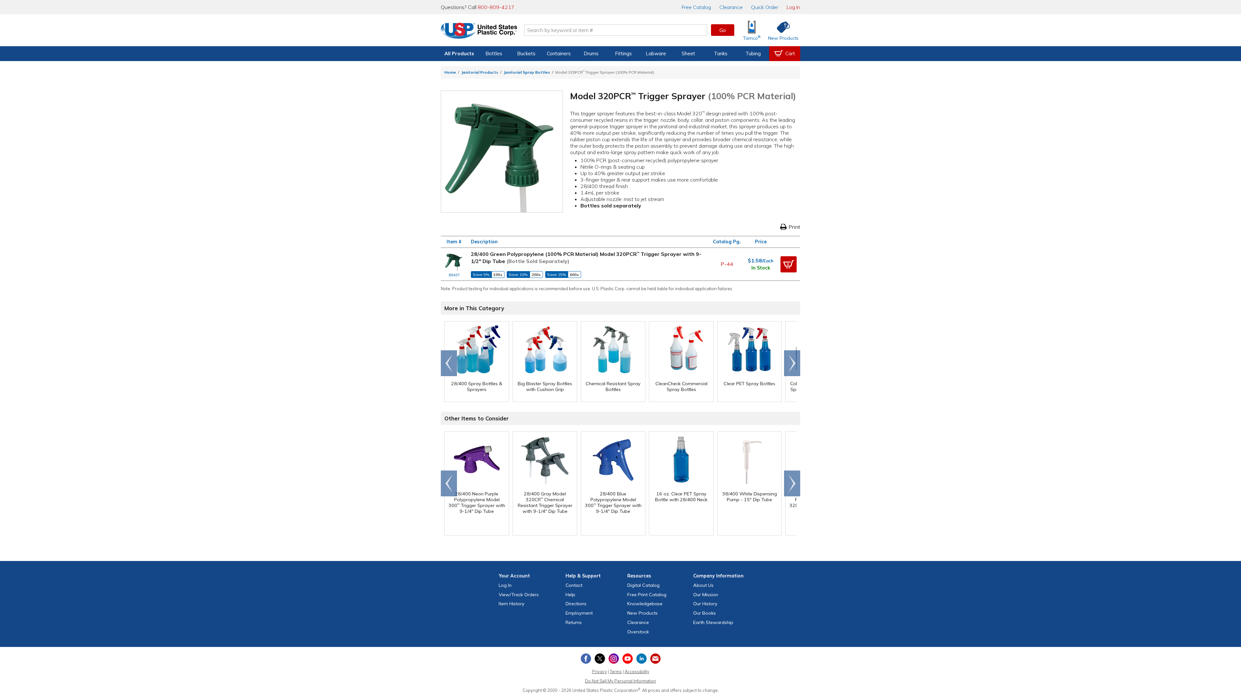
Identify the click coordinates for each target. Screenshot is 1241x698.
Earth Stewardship (713, 622)
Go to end (449, 363)
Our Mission (705, 595)
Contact (574, 585)
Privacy (599, 671)
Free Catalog (646, 595)
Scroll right (792, 363)
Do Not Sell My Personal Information (620, 680)
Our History (705, 604)
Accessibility (637, 671)
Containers (559, 53)
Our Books (704, 613)
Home (450, 72)
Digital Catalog (643, 585)
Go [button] (722, 30)
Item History (512, 604)
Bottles (493, 53)
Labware (656, 53)
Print (794, 227)
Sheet (688, 53)
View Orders (519, 595)
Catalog (696, 7)
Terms (616, 671)
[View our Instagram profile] (613, 658)
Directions (576, 604)
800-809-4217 (496, 7)
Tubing (753, 53)
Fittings (623, 53)
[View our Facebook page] (585, 658)
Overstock (638, 632)
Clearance (731, 7)
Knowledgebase (645, 604)
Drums (591, 53)
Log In (793, 7)
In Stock (760, 268)
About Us (703, 585)
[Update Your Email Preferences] (655, 658)
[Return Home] (479, 31)
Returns (574, 622)
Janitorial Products (479, 72)
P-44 (727, 264)
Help (570, 595)
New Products (642, 613)
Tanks (720, 53)
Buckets (526, 53)
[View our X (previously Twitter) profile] (599, 658)
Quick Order (764, 7)
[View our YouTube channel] (627, 658)
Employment (579, 613)
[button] (788, 264)
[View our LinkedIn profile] (641, 658)
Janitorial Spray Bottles (527, 72)
